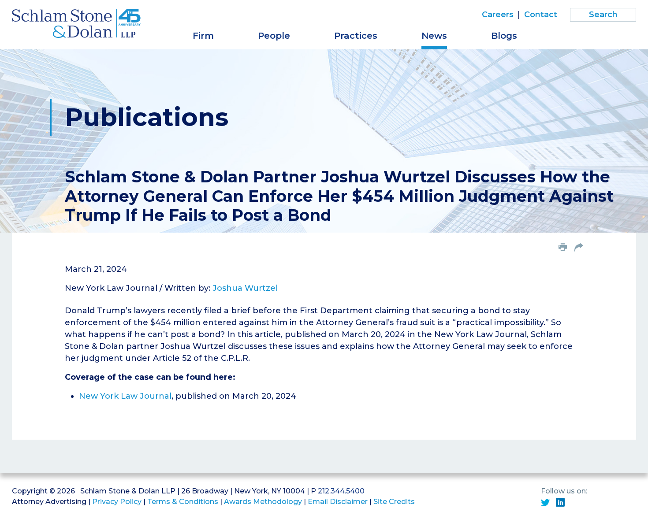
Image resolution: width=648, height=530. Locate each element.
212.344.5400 (341, 491)
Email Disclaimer (338, 501)
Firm (203, 35)
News (434, 35)
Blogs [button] (504, 35)
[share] (578, 248)
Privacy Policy (117, 501)
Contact (540, 14)
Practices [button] (355, 35)
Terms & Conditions (182, 501)
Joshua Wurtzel (245, 288)
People (274, 35)
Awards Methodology (263, 501)
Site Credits (394, 501)
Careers (498, 14)
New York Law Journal (125, 396)
